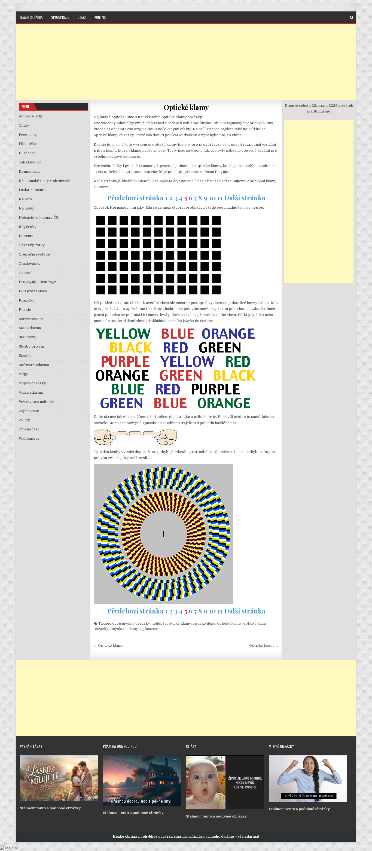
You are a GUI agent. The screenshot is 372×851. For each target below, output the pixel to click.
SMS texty (27, 337)
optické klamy (229, 623)
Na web (25, 199)
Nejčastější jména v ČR (39, 217)
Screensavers (31, 319)
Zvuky (24, 420)
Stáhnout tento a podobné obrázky (50, 808)
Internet (26, 236)
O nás (82, 17)
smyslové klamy (124, 629)
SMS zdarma (30, 328)
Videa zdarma (31, 392)
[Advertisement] (186, 62)
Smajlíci (25, 356)
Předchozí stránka (135, 197)
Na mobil (26, 208)
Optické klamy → (264, 645)
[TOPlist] (9, 848)
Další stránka (244, 197)
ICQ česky (27, 227)
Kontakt (100, 17)
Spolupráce (60, 17)
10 (212, 197)
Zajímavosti (29, 411)
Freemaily (28, 135)
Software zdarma (34, 365)
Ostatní (25, 273)
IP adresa (27, 153)
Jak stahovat (30, 162)
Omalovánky (30, 264)
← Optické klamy (108, 645)
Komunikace (30, 171)
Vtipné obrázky (32, 383)
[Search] (351, 17)
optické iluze (204, 623)
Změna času (29, 429)
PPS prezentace (33, 291)
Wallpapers (29, 438)
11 (220, 197)
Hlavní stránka (31, 17)
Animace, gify (30, 116)
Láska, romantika (33, 190)
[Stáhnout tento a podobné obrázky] (59, 800)
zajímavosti (149, 629)
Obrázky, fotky (32, 245)
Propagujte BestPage (37, 282)
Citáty (24, 125)
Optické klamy (186, 107)
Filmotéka (27, 144)
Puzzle (25, 310)
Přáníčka (26, 300)
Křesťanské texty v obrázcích (44, 181)
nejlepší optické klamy (171, 623)
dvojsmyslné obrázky (131, 623)
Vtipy (23, 374)
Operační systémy (35, 254)
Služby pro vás (32, 346)
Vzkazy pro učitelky (36, 402)
